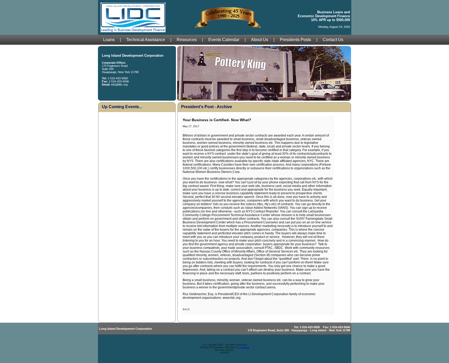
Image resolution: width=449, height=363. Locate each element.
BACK (186, 309)
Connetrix (244, 347)
